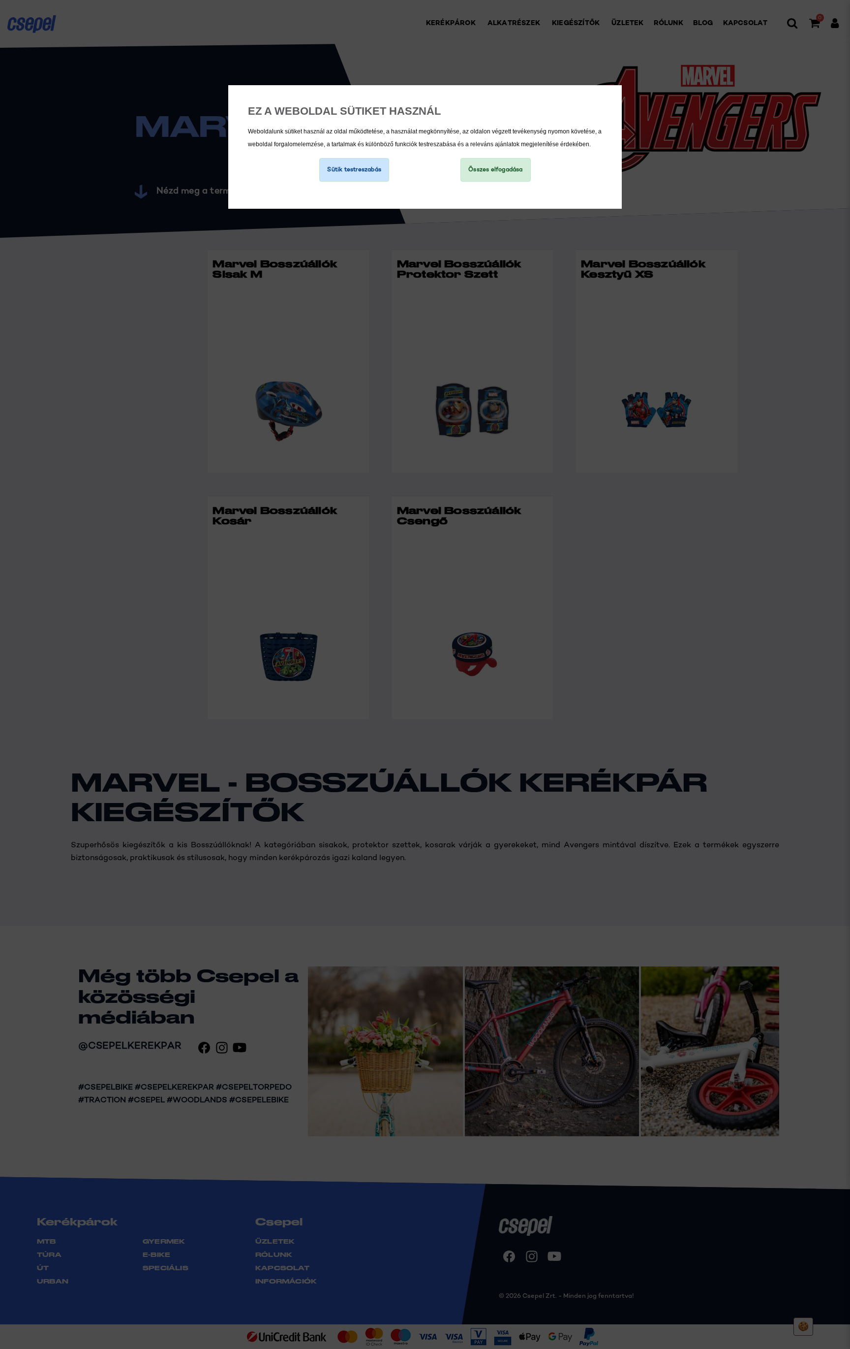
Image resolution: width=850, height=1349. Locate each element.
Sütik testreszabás (354, 170)
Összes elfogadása (495, 170)
